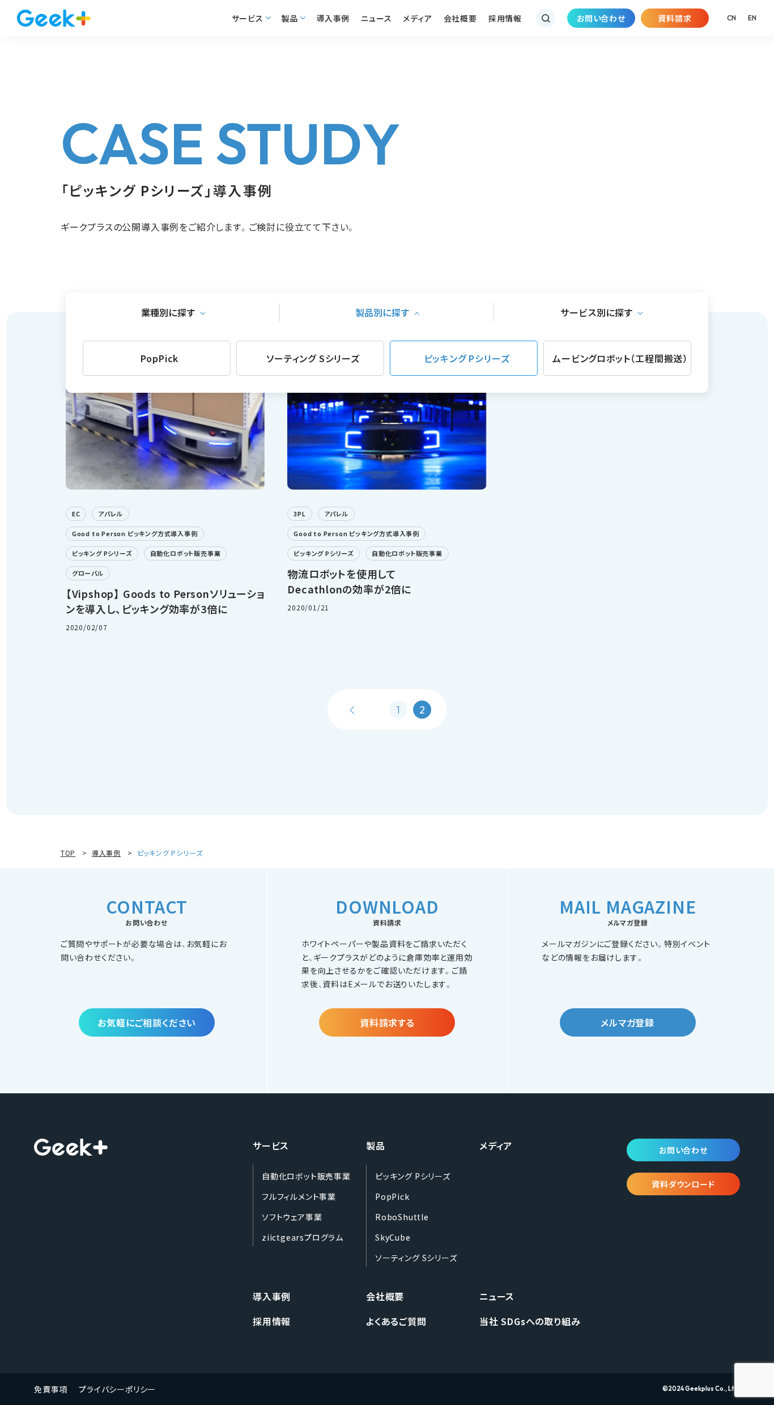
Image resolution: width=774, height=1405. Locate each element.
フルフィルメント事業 (299, 1196)
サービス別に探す (596, 312)
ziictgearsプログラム (302, 1237)
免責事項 (50, 1389)
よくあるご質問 (396, 1321)
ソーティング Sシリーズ (313, 358)
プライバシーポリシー (117, 1389)
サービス (247, 18)
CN (732, 18)
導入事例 (333, 18)
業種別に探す (168, 312)
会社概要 (460, 18)
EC (76, 513)
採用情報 (505, 18)
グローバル (88, 573)
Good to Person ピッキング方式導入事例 (135, 533)
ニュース (376, 18)
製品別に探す (382, 312)
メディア (417, 18)
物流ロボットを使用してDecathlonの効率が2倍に (349, 581)
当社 (529, 1321)
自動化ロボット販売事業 (185, 553)
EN (752, 18)
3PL (299, 513)
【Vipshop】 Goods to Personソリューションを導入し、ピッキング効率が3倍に (165, 601)
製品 (290, 18)
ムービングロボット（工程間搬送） (620, 358)
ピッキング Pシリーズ (467, 358)
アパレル (110, 513)
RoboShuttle (402, 1217)
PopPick (160, 358)
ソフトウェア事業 (292, 1217)
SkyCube (393, 1237)
